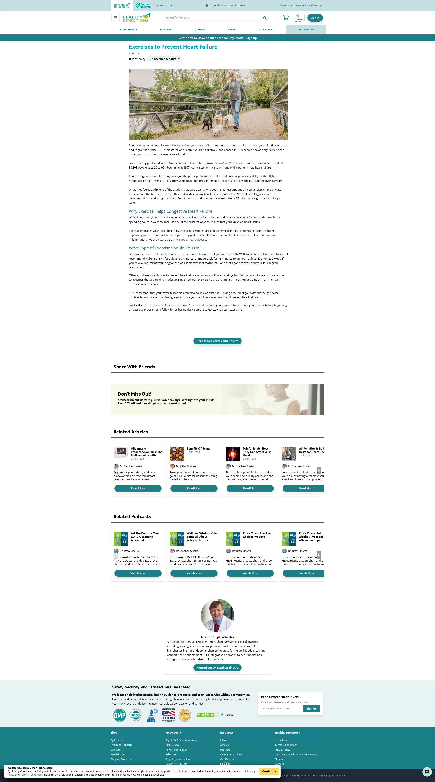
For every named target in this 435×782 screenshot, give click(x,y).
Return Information (176, 749)
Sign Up (312, 708)
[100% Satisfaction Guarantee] (135, 715)
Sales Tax (171, 754)
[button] (315, 17)
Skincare (115, 749)
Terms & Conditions (31, 774)
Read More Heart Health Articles (217, 341)
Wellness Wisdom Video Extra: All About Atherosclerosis (202, 537)
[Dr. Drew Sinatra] (116, 551)
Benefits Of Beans (198, 448)
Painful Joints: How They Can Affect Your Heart (256, 452)
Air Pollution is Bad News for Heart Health (313, 450)
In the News (282, 740)
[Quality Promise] (184, 715)
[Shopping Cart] (286, 18)
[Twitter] (226, 763)
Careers (279, 764)
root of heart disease (192, 239)
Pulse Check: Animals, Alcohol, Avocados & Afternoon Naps (313, 537)
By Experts (117, 740)
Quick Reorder (285, 5)
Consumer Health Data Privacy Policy (296, 754)
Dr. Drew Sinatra (129, 550)
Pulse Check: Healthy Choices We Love (257, 535)
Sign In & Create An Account (181, 740)
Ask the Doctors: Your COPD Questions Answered (145, 537)
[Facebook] (222, 763)
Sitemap (279, 759)
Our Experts (227, 759)
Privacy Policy (282, 749)
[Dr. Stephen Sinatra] (172, 551)
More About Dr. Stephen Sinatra (217, 668)
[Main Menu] (115, 18)
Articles (224, 744)
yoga (210, 275)
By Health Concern (121, 744)
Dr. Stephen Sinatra (131, 466)
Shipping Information (178, 759)
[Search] (265, 17)
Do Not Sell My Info (176, 764)
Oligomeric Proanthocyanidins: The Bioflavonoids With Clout (146, 452)
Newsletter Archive (231, 754)
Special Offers (119, 754)
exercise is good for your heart (184, 145)
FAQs (223, 740)
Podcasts (225, 749)
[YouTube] (229, 763)
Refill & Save (173, 744)
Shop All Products (121, 759)
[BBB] (152, 715)
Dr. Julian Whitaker (186, 466)
